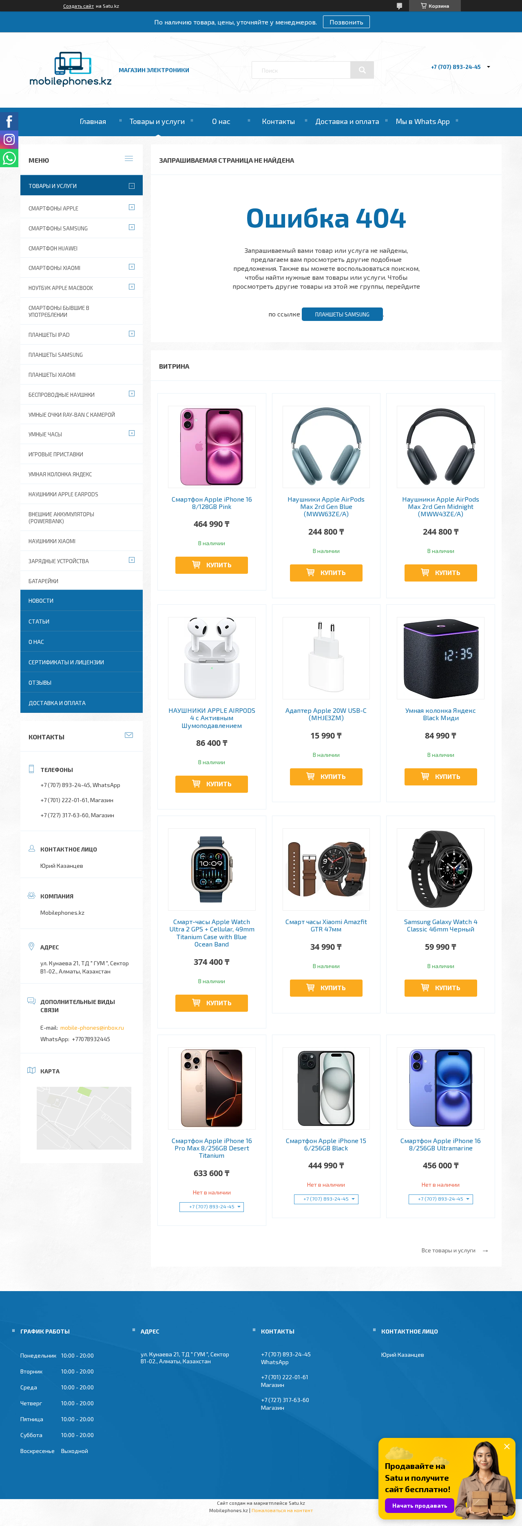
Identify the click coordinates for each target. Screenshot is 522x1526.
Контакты (278, 121)
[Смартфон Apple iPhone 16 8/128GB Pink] (212, 447)
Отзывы (40, 682)
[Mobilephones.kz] (70, 84)
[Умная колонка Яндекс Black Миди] (440, 658)
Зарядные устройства (59, 561)
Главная (93, 121)
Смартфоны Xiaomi (54, 268)
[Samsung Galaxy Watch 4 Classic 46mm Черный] (440, 869)
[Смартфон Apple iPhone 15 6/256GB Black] (326, 1088)
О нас (221, 121)
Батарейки (43, 581)
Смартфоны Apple (53, 208)
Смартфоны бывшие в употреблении (59, 311)
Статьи (39, 621)
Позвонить (346, 22)
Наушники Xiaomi (52, 541)
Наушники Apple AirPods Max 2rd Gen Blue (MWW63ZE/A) (326, 506)
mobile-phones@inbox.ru (92, 1027)
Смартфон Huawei (53, 248)
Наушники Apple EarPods (63, 494)
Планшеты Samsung (342, 314)
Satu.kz (297, 1503)
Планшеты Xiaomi (52, 375)
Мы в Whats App (423, 121)
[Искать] (362, 70)
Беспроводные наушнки (62, 394)
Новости (41, 600)
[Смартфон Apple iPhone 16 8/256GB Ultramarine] (440, 1088)
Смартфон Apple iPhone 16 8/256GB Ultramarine (440, 1144)
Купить (219, 564)
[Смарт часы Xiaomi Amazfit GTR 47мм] (326, 869)
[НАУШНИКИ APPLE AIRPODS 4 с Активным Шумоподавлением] (212, 658)
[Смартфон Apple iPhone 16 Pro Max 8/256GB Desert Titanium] (212, 1088)
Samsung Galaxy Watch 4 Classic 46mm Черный (441, 925)
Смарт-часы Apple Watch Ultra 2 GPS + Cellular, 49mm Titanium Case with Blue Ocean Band (211, 933)
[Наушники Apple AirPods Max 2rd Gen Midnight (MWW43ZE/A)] (440, 447)
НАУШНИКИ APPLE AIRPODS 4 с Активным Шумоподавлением (211, 718)
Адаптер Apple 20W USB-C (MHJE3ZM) (326, 714)
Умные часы (45, 434)
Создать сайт (78, 6)
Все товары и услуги (449, 1250)
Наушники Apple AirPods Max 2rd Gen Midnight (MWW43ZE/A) (440, 506)
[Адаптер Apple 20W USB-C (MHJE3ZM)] (326, 658)
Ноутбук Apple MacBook (61, 288)
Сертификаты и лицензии (66, 662)
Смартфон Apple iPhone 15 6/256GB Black (326, 1144)
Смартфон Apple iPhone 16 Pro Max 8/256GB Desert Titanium (212, 1148)
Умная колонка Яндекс (60, 474)
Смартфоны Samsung (58, 228)
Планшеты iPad (49, 335)
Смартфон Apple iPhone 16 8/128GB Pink (212, 502)
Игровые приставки (56, 454)
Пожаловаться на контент (282, 1510)
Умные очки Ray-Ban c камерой (72, 414)
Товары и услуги (157, 121)
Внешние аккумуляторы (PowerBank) (61, 517)
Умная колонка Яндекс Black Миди (440, 714)
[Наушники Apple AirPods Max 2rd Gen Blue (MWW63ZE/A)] (326, 447)
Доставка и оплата (347, 121)
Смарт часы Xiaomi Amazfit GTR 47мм (326, 925)
